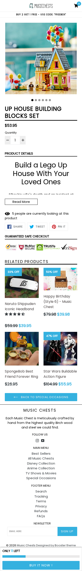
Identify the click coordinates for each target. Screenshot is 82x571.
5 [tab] (46, 100)
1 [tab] (32, 100)
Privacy (41, 506)
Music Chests (39, 410)
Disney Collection (41, 463)
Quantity (11, 133)
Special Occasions (41, 478)
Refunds (41, 511)
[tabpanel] (41, 59)
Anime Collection (41, 468)
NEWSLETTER (42, 523)
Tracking (41, 496)
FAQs (41, 516)
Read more (21, 201)
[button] (15, 314)
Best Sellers (41, 453)
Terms (41, 501)
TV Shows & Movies (41, 473)
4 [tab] (43, 100)
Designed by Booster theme (56, 545)
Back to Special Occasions (44, 397)
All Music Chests (41, 458)
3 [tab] (39, 100)
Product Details (19, 153)
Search (41, 491)
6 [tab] (50, 100)
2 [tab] (36, 100)
